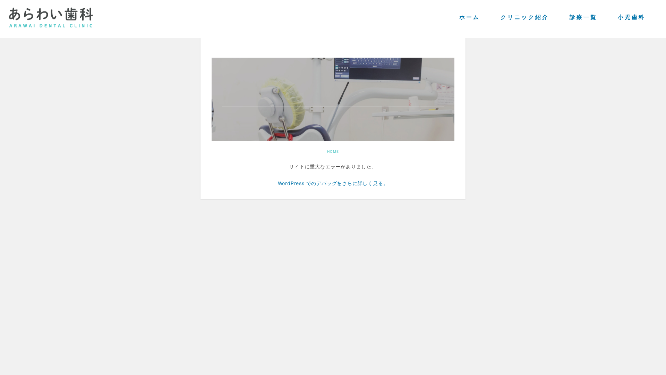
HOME (333, 151)
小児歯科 (632, 17)
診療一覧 (583, 17)
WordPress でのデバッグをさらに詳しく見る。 (333, 183)
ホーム (469, 17)
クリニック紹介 (525, 17)
